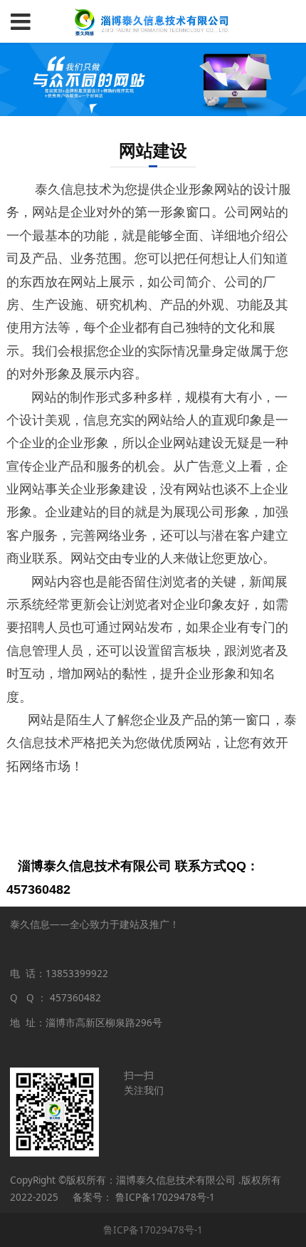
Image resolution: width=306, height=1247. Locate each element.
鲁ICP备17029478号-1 (153, 1229)
